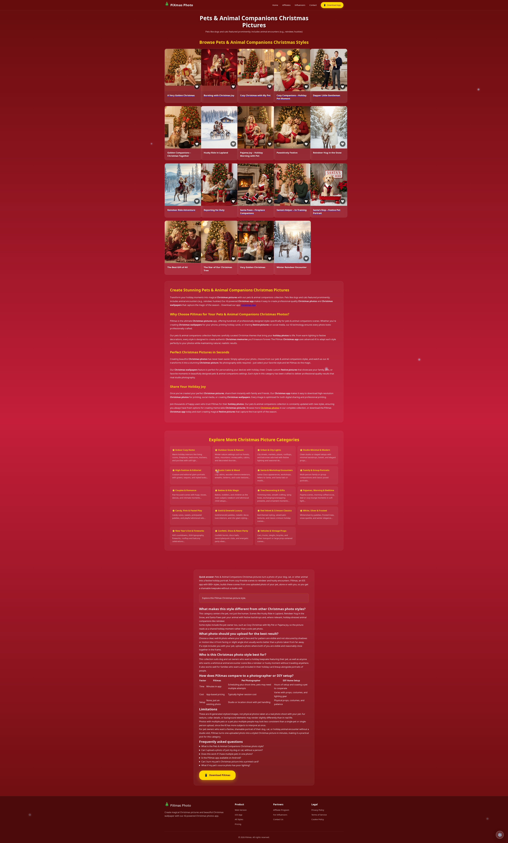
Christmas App (248, 305)
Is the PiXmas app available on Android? (221, 757)
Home (275, 5)
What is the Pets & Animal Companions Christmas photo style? (232, 746)
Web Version (241, 810)
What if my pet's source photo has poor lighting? (225, 765)
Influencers (300, 5)
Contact (313, 5)
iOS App (238, 814)
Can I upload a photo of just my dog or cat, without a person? (232, 750)
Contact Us (278, 819)
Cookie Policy (317, 819)
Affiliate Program (281, 810)
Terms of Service (319, 814)
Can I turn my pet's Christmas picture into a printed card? (230, 761)
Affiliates (286, 5)
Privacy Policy (317, 810)
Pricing (238, 824)
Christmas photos (269, 407)
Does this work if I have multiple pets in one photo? (227, 753)
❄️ (500, 835)
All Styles (239, 819)
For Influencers (280, 814)
